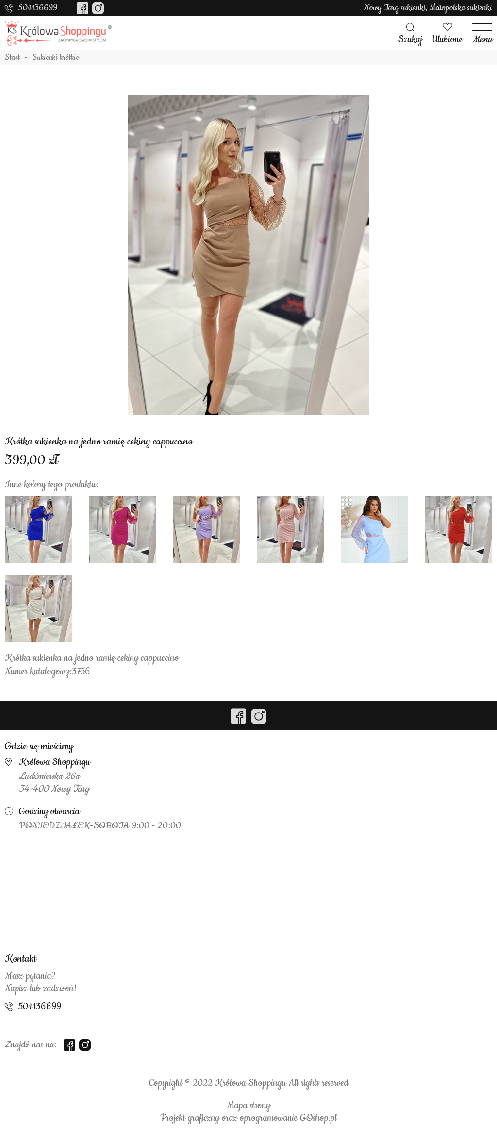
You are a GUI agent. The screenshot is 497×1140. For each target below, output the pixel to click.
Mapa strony (248, 1105)
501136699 (37, 8)
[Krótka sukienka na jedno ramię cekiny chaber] (38, 529)
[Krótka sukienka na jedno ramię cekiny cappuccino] (248, 255)
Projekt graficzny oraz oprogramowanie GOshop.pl (248, 1118)
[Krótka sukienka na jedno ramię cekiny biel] (38, 608)
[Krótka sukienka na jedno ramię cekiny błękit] (374, 529)
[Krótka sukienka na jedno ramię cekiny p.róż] (290, 529)
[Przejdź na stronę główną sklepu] (58, 33)
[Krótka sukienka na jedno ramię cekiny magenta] (122, 529)
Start (12, 58)
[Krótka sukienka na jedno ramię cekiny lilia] (206, 529)
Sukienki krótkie (56, 58)
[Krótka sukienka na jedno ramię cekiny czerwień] (458, 529)
